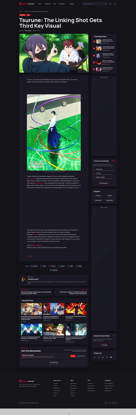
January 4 (32, 178)
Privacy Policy (56, 390)
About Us (55, 383)
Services (55, 393)
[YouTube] (106, 357)
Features (73, 395)
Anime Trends (91, 388)
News (28, 15)
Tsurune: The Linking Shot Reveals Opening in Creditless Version (30, 337)
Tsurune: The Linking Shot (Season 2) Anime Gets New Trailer (53, 337)
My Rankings (108, 390)
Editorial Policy (56, 388)
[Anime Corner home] (26, 3)
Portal (105, 402)
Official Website (37, 245)
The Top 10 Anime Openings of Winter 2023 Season (76, 317)
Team (54, 395)
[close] (68, 409)
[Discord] (111, 357)
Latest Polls (90, 383)
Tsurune (30, 256)
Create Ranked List (109, 385)
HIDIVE (35, 234)
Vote (114, 335)
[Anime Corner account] (115, 3)
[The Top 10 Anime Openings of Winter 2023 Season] (76, 309)
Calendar (71, 3)
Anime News (22, 15)
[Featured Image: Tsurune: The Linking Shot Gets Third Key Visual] (53, 53)
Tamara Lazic (28, 30)
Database (47, 3)
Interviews (73, 393)
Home (20, 11)
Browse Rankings (109, 383)
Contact (55, 385)
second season (40, 183)
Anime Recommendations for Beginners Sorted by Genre (51, 317)
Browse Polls (91, 385)
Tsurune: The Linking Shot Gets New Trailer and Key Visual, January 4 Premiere (76, 338)
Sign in (73, 356)
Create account (80, 356)
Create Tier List (108, 388)
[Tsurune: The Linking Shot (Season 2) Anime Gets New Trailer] (53, 329)
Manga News (110, 200)
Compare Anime (91, 390)
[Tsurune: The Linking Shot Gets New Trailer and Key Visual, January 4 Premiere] (76, 329)
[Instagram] (102, 357)
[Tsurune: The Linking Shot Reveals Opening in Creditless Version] (31, 329)
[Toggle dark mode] (110, 4)
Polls (54, 3)
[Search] (105, 4)
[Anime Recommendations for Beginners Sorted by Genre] (53, 309)
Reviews (73, 390)
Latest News (73, 383)
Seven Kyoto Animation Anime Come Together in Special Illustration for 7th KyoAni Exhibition (31, 318)
